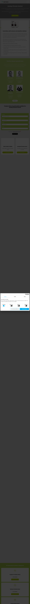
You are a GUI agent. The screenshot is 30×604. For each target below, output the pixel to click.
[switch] (11, 305)
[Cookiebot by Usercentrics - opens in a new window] (25, 294)
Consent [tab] (5, 296)
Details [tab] (15, 296)
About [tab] (25, 296)
